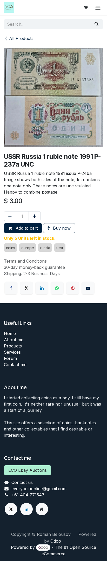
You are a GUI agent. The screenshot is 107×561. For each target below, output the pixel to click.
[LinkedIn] (42, 288)
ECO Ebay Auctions (27, 470)
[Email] (88, 288)
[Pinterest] (72, 288)
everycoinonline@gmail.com (38, 488)
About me (13, 339)
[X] (26, 288)
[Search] (96, 24)
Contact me (15, 364)
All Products (21, 38)
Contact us (22, 482)
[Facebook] (11, 288)
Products (13, 345)
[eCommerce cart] (85, 7)
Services (12, 352)
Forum (10, 358)
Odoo (55, 541)
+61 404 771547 (27, 494)
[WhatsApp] (57, 288)
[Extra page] (42, 509)
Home (10, 333)
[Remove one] (10, 216)
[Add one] (35, 216)
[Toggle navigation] (98, 7)
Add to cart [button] (26, 228)
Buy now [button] (61, 228)
